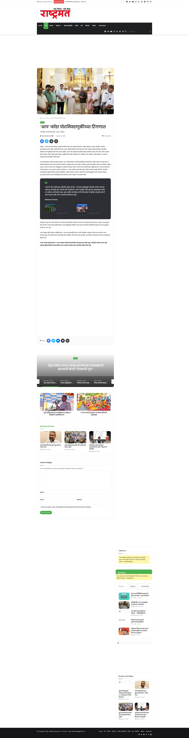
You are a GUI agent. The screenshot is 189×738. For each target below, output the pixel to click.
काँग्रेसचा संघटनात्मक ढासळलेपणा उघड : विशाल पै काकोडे (98, 447)
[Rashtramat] (55, 13)
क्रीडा (76, 25)
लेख (82, 25)
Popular (121, 586)
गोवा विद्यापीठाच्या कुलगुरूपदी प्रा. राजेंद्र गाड (50, 446)
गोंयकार (94, 25)
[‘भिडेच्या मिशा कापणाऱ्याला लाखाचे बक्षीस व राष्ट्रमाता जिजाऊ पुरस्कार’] (124, 631)
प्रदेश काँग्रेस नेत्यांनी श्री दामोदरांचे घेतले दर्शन (76, 1)
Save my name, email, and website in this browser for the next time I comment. (66, 507)
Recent (132, 586)
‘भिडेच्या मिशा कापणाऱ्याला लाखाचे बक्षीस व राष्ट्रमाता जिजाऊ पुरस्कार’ (139, 631)
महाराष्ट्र (58, 25)
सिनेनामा (87, 25)
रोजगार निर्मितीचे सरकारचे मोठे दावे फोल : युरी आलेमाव (140, 595)
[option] (75, 367)
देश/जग (51, 25)
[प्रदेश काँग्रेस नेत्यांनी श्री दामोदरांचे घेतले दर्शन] (75, 437)
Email (42, 499)
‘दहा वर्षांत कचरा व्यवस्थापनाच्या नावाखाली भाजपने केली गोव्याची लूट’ (75, 367)
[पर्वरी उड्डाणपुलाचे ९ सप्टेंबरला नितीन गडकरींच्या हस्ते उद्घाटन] (50, 208)
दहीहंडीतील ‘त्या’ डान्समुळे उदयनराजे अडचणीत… (139, 603)
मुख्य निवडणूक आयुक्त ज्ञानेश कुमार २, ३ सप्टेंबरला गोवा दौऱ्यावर (96, 208)
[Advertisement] (94, 51)
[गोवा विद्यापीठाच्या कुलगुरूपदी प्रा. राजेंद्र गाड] (51, 437)
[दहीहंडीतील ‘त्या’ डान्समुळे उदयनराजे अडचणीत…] (124, 605)
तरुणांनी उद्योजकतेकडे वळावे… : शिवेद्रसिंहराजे (138, 612)
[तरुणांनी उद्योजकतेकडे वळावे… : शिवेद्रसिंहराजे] (124, 613)
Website (79, 499)
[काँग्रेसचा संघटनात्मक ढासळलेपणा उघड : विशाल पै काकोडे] (100, 437)
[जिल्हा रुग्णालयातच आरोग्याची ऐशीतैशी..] (124, 622)
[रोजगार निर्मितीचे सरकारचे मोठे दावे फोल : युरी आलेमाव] (124, 596)
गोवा (46, 25)
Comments (145, 586)
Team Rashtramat (46, 136)
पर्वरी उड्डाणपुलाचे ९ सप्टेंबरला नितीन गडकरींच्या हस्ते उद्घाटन (64, 208)
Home (40, 25)
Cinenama (102, 25)
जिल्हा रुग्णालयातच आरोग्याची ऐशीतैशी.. (137, 621)
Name (42, 492)
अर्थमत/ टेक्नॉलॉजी (68, 25)
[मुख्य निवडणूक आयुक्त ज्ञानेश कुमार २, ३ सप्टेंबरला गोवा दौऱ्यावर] (82, 208)
